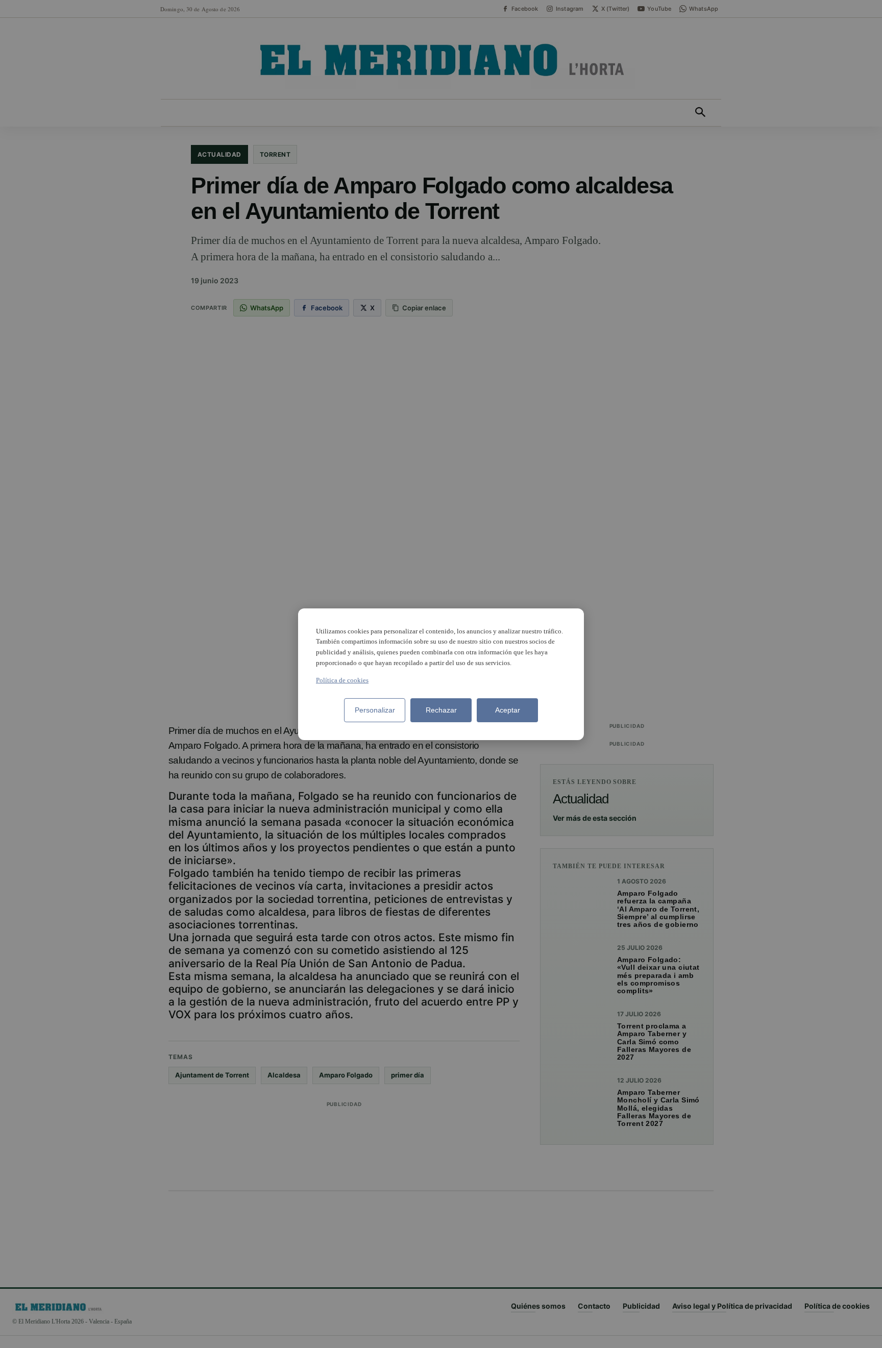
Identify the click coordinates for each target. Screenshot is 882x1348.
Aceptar (507, 710)
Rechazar (441, 710)
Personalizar (375, 710)
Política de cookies (342, 680)
